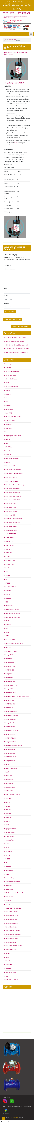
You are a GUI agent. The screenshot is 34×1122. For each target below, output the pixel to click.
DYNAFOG (9, 447)
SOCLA (8, 821)
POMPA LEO (9, 708)
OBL (7, 628)
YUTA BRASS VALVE (12, 980)
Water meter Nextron (12, 923)
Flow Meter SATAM (11, 511)
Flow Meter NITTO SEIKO (13, 500)
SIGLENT (8, 817)
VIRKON (8, 904)
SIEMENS (8, 813)
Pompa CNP (9, 655)
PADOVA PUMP (12, 39)
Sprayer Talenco (10, 832)
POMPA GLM (9, 677)
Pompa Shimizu (10, 734)
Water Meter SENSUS (12, 938)
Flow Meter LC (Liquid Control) (15, 485)
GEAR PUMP (9, 541)
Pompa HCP (9, 689)
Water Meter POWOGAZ (13, 931)
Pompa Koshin (10, 700)
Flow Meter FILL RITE (12, 477)
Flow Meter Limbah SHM (13, 492)
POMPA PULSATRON (12, 730)
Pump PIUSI (9, 783)
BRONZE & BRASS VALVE (13, 417)
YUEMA (8, 976)
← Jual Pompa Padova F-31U (12, 319)
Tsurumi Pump (10, 878)
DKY (7, 443)
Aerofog (8, 364)
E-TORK (8, 451)
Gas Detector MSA (11, 530)
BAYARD (8, 405)
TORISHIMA (9, 870)
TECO (7, 863)
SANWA (8, 806)
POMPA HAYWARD (11, 685)
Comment (7, 265)
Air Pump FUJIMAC (11, 375)
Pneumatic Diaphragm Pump (14, 643)
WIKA (7, 957)
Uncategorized (10, 897)
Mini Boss (8, 621)
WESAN (8, 953)
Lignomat (8, 590)
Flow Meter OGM (11, 504)
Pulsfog (8, 772)
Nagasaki (8, 625)
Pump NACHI (9, 779)
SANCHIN (8, 798)
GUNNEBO (9, 553)
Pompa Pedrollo (10, 727)
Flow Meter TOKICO (11, 526)
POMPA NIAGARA (11, 719)
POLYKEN (8, 647)
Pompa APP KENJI (11, 651)
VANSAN (8, 900)
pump (16, 143)
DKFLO (8, 439)
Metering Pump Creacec (13, 613)
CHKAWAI (9, 428)
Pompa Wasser (10, 753)
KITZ (7, 579)
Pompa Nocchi (10, 723)
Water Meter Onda (11, 927)
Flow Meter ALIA (11, 466)
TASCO (8, 859)
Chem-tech (9, 424)
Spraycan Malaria (11, 829)
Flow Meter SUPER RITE (13, 522)
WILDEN (8, 961)
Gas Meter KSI (10, 538)
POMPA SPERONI (11, 738)
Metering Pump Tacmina (13, 617)
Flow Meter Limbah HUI (12, 488)
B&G (7, 402)
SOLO (7, 825)
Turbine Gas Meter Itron (13, 882)
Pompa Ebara (10, 662)
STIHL (7, 844)
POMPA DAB (9, 658)
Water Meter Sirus (11, 942)
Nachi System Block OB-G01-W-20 (16, 337)
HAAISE (8, 556)
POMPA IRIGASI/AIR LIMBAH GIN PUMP (17, 696)
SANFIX (8, 802)
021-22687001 (16, 2)
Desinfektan (9, 432)
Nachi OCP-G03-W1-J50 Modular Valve (17, 349)
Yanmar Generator (11, 972)
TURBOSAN (9, 885)
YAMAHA (8, 968)
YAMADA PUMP (10, 965)
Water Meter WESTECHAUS (14, 946)
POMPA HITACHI (11, 693)
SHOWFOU (9, 810)
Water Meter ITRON (11, 919)
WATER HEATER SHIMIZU (13, 908)
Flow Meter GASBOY (12, 481)
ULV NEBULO (9, 889)
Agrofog (8, 368)
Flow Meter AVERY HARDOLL (14, 473)
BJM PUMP (9, 413)
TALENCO (8, 855)
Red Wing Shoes (10, 787)
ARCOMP (8, 394)
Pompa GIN (9, 674)
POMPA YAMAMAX (11, 757)
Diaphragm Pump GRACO (13, 436)
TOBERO (8, 866)
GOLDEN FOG (10, 545)
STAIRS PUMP (10, 836)
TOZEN (8, 874)
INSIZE (8, 575)
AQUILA (8, 390)
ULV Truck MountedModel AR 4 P (15, 893)
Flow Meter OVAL (11, 507)
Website (6, 303)
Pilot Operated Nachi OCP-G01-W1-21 (17, 352)
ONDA (7, 636)
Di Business (14, 1117)
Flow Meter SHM (10, 515)
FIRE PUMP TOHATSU (12, 458)
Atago (7, 398)
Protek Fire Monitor (11, 768)
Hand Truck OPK (10, 560)
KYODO (8, 583)
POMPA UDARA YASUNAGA (14, 745)
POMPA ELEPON (10, 666)
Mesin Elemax (10, 606)
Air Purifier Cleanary (11, 379)
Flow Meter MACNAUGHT (13, 496)
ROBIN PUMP (9, 791)
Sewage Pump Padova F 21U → (21, 326)
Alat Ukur (8, 383)
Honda (8, 568)
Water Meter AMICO (12, 912)
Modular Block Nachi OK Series (15, 341)
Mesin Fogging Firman (12, 609)
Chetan (11, 1121)
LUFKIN (8, 594)
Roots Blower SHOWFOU (13, 795)
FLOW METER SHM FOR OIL (14, 519)
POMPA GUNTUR (11, 681)
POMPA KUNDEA (10, 704)
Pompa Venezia (10, 749)
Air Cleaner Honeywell (12, 371)
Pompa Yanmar (10, 761)
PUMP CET (9, 776)
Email (6, 296)
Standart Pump (10, 840)
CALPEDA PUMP (10, 420)
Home (5, 39)
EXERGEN (8, 454)
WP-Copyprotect (17, 1121)
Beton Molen (9, 409)
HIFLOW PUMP (10, 564)
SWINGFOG (9, 851)
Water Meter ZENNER (12, 950)
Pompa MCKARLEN (11, 711)
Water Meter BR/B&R (12, 915)
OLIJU (7, 632)
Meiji (7, 602)
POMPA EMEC (10, 670)
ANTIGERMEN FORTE (12, 386)
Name (6, 288)
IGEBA (7, 572)
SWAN (7, 847)
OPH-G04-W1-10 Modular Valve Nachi (17, 345)
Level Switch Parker (11, 587)
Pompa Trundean (11, 742)
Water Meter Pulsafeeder (13, 934)
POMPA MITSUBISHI (12, 715)
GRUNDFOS (9, 549)
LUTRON (8, 598)
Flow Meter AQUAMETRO (13, 470)
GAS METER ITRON (11, 534)
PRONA (8, 764)
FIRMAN (8, 462)
